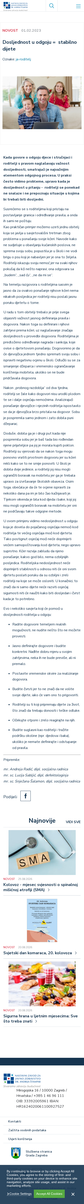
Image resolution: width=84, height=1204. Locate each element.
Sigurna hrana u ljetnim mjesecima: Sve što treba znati (40, 1019)
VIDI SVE (73, 822)
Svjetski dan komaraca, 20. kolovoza (37, 953)
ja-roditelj (23, 59)
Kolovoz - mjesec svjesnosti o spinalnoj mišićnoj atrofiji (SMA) (40, 887)
